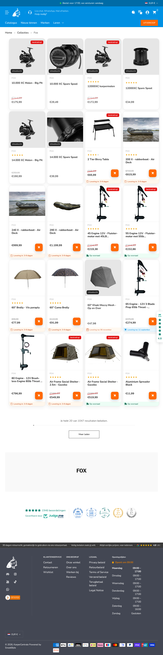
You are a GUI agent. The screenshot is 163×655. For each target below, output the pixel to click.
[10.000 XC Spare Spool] (65, 57)
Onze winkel (73, 562)
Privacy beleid (97, 562)
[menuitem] (53, 562)
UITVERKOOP (149, 23)
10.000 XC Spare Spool (64, 84)
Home (8, 32)
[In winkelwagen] (115, 173)
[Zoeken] (133, 12)
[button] (133, 12)
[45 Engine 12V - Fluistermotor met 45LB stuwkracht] (103, 204)
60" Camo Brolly (59, 307)
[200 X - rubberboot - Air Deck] (141, 130)
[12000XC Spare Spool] (141, 57)
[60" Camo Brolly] (65, 278)
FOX (128, 78)
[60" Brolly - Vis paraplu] (27, 278)
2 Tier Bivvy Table (98, 159)
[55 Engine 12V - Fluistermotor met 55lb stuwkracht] (141, 204)
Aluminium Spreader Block (138, 383)
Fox (36, 32)
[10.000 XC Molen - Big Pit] (27, 57)
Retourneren (50, 567)
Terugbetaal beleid (96, 583)
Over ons (71, 567)
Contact (47, 562)
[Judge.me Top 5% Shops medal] (131, 513)
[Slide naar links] (33, 3)
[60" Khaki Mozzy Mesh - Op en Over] (103, 278)
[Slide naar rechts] (129, 3)
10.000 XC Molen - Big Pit (27, 83)
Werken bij (72, 572)
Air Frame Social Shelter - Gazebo (103, 383)
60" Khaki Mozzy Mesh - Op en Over (102, 307)
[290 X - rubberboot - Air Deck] (65, 204)
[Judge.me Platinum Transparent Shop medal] (105, 513)
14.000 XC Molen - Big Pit (27, 160)
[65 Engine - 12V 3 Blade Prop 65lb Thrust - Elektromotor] (141, 278)
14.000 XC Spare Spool (64, 157)
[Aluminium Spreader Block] (141, 352)
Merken (45, 23)
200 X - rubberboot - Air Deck (140, 161)
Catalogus (11, 23)
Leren (56, 23)
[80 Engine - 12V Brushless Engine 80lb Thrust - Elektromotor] (27, 352)
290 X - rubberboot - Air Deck (64, 232)
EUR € (152, 3)
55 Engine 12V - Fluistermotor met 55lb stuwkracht (141, 235)
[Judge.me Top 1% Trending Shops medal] (118, 513)
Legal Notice (96, 590)
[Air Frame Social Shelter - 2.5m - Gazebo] (65, 352)
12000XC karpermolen (101, 86)
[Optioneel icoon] (140, 12)
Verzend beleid (97, 577)
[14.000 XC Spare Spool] (65, 130)
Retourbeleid (96, 567)
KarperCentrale (21, 644)
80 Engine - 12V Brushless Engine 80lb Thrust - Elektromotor (27, 380)
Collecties (23, 32)
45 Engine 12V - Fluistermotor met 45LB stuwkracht (103, 235)
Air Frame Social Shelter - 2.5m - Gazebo (65, 383)
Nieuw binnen (29, 23)
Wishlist (48, 572)
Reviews (71, 577)
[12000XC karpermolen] (103, 57)
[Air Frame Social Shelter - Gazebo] (103, 352)
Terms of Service (98, 572)
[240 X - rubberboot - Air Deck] (27, 204)
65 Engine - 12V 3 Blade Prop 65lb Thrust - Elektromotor (140, 306)
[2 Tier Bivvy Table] (103, 130)
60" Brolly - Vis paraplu (26, 307)
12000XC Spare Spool (139, 88)
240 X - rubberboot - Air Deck (26, 232)
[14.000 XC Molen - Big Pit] (27, 130)
